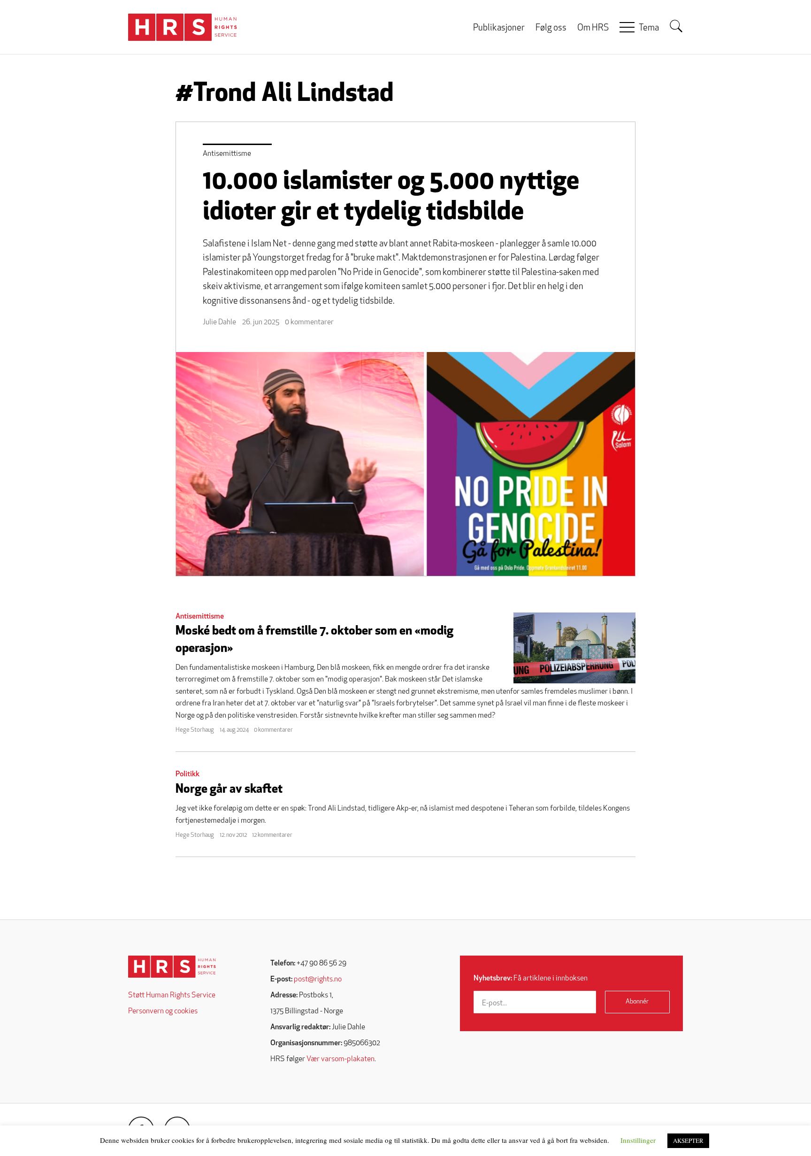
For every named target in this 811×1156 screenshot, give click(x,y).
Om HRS (593, 28)
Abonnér (637, 1002)
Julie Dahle (219, 322)
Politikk (187, 774)
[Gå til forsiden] (172, 967)
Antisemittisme (227, 154)
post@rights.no (318, 979)
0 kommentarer (309, 322)
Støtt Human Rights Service (171, 995)
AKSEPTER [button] (688, 1140)
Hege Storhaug (195, 730)
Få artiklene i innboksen (531, 978)
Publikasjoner (499, 28)
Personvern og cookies (163, 1011)
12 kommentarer (272, 835)
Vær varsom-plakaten (340, 1059)
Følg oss (551, 28)
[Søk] (676, 26)
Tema (649, 28)
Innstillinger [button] (638, 1140)
